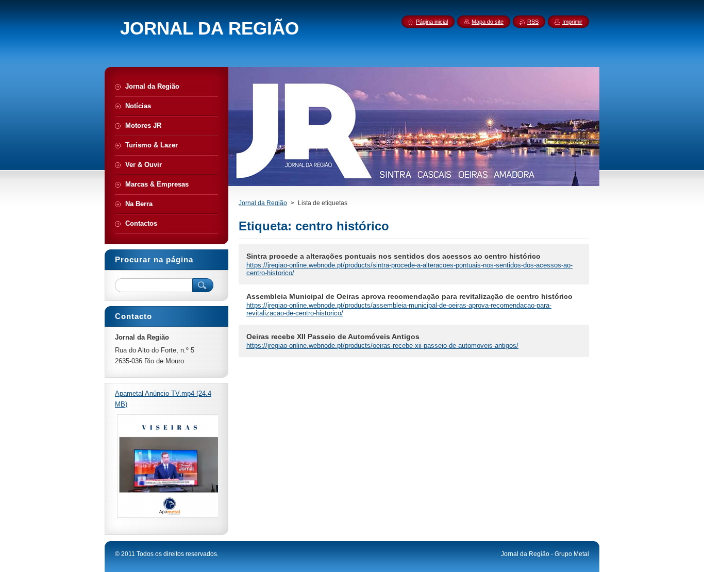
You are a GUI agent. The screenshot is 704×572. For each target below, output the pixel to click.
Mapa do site (488, 22)
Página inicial (432, 22)
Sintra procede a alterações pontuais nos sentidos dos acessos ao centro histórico (393, 256)
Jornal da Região (263, 203)
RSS (533, 22)
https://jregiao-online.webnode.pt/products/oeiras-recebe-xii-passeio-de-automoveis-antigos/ (382, 345)
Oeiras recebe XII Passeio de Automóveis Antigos (333, 336)
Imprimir (572, 22)
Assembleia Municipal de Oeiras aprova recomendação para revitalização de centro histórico (409, 296)
